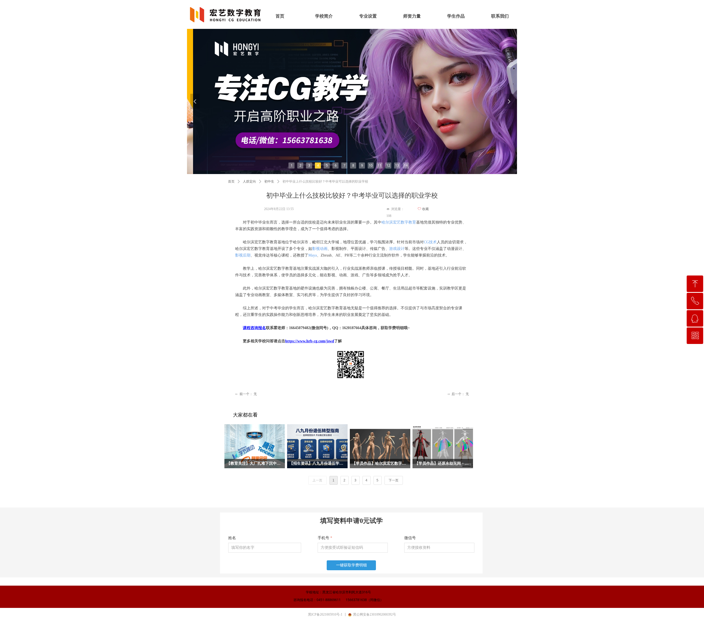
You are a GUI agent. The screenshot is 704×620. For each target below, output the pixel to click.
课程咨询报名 (254, 328)
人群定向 (249, 181)
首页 (231, 181)
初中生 (269, 181)
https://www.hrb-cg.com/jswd (309, 341)
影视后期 (243, 255)
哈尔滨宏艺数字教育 (398, 222)
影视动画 (320, 249)
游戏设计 (397, 249)
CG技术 (430, 242)
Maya (312, 255)
